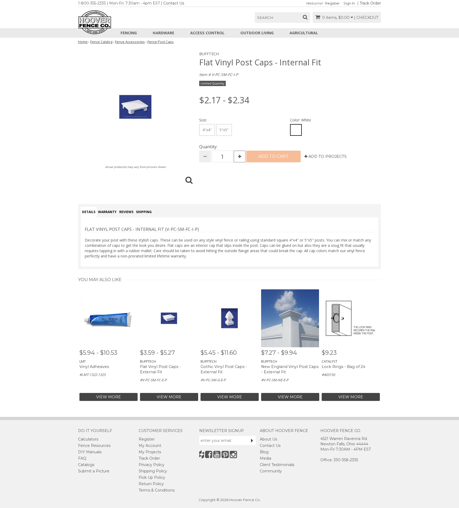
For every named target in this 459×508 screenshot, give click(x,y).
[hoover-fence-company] (201, 454)
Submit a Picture (93, 471)
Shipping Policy (153, 471)
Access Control (207, 32)
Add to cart (273, 156)
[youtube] (216, 454)
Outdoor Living (257, 32)
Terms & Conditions (157, 490)
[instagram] (233, 454)
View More (108, 397)
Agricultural (304, 32)
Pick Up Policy (152, 477)
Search (265, 17)
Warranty (107, 212)
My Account (150, 445)
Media (265, 458)
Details (88, 212)
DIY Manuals (89, 452)
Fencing (129, 32)
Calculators (88, 439)
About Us (268, 439)
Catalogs (86, 464)
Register (332, 3)
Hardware (163, 32)
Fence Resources (94, 445)
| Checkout (366, 17)
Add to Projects (327, 156)
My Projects (150, 452)
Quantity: (208, 146)
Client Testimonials (277, 464)
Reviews (126, 212)
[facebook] (208, 454)
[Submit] (252, 440)
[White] (296, 130)
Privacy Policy (151, 464)
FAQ (82, 458)
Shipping (144, 212)
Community (271, 471)
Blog (264, 452)
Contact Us (173, 3)
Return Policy (151, 483)
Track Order (370, 3)
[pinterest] (225, 454)
